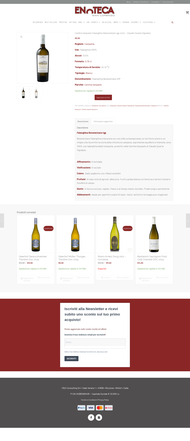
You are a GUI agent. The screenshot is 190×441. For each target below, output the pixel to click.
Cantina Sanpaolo (93, 84)
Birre (116, 22)
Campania (89, 43)
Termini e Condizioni (141, 2)
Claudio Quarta (122, 105)
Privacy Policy (103, 400)
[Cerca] (172, 22)
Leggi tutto (107, 277)
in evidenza (38, 22)
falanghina (130, 105)
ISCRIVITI (71, 359)
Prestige (63, 22)
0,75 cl (88, 61)
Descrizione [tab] (83, 121)
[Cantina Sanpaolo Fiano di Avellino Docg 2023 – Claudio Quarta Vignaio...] (188, 220)
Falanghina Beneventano (143, 105)
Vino (80, 22)
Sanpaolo (154, 105)
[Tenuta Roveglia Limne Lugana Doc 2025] (2, 220)
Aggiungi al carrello (103, 97)
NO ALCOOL (107, 22)
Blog (128, 2)
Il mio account (167, 2)
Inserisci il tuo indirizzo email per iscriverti (84, 335)
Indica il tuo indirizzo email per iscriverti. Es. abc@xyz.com (85, 352)
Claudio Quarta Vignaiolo (90, 109)
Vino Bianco (102, 105)
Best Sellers (51, 22)
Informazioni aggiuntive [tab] (103, 121)
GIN (88, 22)
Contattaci (155, 2)
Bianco (89, 73)
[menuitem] (129, 2)
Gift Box (73, 22)
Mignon (126, 22)
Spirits (94, 22)
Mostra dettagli (44, 277)
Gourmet (135, 22)
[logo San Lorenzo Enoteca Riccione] (95, 11)
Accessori (148, 22)
